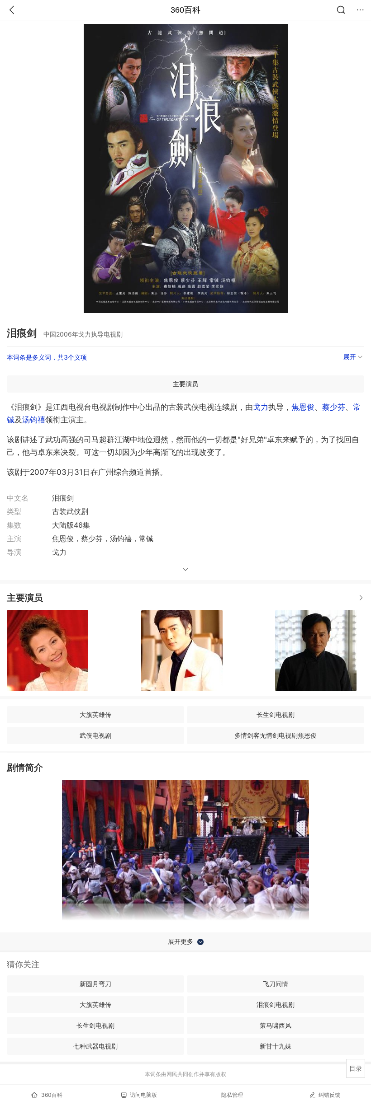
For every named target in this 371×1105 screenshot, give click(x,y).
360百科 (185, 9)
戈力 (260, 407)
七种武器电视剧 (95, 1046)
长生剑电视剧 (276, 714)
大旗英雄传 (95, 714)
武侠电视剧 (95, 735)
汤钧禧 (33, 419)
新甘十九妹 (275, 1046)
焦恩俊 (302, 407)
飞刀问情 (275, 984)
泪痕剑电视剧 (276, 1004)
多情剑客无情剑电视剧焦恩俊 (275, 735)
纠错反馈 (329, 1094)
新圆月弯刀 (95, 984)
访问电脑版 (143, 1094)
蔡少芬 (333, 407)
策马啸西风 (275, 1025)
